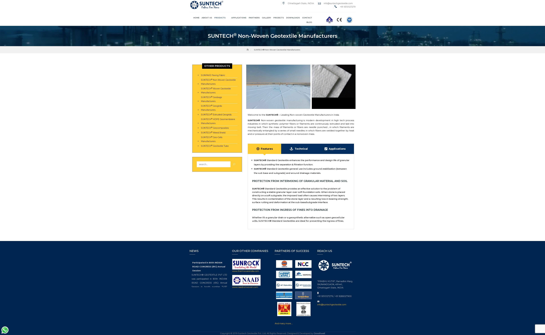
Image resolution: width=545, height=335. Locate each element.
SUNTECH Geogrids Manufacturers (211, 108)
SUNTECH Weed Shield (213, 132)
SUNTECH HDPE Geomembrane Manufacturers (218, 121)
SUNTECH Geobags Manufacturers (211, 99)
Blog (309, 22)
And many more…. (284, 323)
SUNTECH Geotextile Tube (215, 146)
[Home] (248, 50)
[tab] (264, 149)
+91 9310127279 (348, 7)
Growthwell (319, 333)
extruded (335, 123)
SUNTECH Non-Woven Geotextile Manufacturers (218, 82)
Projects (278, 17)
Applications (238, 17)
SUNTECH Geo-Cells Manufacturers (211, 139)
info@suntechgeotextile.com (338, 3)
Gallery (266, 17)
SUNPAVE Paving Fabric (213, 75)
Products (220, 17)
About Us (207, 17)
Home (196, 17)
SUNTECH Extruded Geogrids (216, 114)
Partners (254, 17)
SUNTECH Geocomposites (215, 128)
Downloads (293, 17)
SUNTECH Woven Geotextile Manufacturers (216, 90)
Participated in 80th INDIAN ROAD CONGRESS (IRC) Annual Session (208, 264)
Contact (307, 17)
